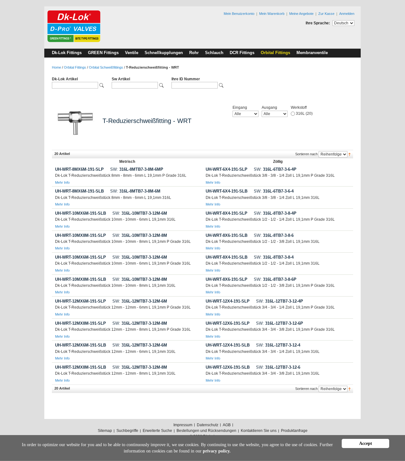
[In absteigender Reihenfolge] (349, 154)
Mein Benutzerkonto (239, 13)
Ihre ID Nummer (185, 79)
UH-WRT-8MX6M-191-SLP (79, 169)
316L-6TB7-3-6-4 (274, 191)
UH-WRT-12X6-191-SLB (228, 367)
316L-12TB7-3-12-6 (278, 367)
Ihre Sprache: (318, 23)
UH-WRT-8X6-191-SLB (226, 235)
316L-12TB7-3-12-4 (278, 345)
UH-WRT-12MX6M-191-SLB (80, 345)
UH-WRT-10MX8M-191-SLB (80, 279)
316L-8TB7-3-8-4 (274, 257)
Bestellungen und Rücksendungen (206, 430)
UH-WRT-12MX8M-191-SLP (80, 323)
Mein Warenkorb (271, 13)
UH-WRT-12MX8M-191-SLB (80, 367)
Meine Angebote (301, 13)
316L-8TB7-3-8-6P (275, 279)
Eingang (240, 107)
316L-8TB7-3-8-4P (275, 213)
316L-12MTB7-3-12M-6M (139, 301)
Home (56, 67)
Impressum (182, 425)
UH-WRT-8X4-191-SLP (226, 213)
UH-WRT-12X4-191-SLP (228, 301)
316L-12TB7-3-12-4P (279, 301)
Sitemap (105, 430)
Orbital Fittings (75, 67)
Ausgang (269, 107)
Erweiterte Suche (157, 430)
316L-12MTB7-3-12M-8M (139, 323)
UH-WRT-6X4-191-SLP (226, 169)
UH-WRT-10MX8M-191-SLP (80, 235)
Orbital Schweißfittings (106, 67)
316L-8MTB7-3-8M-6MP (136, 169)
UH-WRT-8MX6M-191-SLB (79, 191)
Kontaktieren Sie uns (259, 430)
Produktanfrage (294, 430)
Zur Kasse (326, 13)
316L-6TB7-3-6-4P (275, 169)
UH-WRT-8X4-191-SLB (226, 257)
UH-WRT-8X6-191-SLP (226, 279)
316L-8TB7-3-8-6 (274, 235)
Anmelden (346, 13)
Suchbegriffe (127, 430)
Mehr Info (62, 182)
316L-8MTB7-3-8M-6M (135, 191)
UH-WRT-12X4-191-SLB (228, 345)
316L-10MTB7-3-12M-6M (139, 213)
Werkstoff (299, 107)
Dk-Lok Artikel (65, 79)
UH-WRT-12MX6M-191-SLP (80, 301)
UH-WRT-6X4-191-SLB (226, 191)
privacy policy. (217, 451)
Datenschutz (207, 425)
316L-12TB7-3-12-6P (279, 323)
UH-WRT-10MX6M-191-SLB (80, 213)
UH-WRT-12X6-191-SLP (228, 323)
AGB (227, 425)
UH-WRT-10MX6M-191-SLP (80, 257)
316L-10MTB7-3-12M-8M (139, 235)
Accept (365, 443)
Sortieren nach (306, 154)
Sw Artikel (121, 79)
